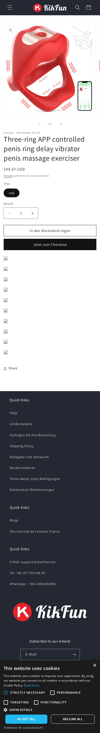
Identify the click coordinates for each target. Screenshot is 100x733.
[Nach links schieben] (39, 123)
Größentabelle (21, 424)
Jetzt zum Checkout (50, 244)
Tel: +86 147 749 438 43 (27, 573)
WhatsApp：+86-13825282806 (33, 584)
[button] (9, 7)
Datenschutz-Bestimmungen (32, 489)
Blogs (14, 520)
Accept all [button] (26, 719)
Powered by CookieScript (23, 728)
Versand (8, 175)
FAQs (13, 413)
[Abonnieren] (74, 654)
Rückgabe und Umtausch (29, 457)
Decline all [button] (73, 719)
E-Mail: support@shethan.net (33, 562)
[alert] (50, 696)
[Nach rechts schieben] (60, 123)
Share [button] (12, 368)
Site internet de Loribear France (35, 531)
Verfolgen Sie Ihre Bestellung (32, 435)
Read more (32, 685)
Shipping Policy (22, 446)
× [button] (94, 665)
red (11, 193)
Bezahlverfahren (22, 468)
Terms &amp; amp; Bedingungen (35, 479)
